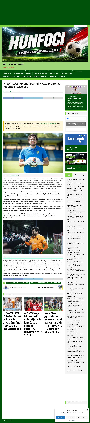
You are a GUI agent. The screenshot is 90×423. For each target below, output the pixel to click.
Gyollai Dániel (16, 282)
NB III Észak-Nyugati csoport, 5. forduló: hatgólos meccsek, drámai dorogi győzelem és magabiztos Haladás (75, 345)
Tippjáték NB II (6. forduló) (72, 323)
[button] (87, 410)
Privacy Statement (72, 420)
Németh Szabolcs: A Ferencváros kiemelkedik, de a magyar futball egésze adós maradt (75, 242)
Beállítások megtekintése (81, 417)
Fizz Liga (9, 282)
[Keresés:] (80, 26)
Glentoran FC (10, 257)
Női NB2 (33, 71)
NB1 (12, 71)
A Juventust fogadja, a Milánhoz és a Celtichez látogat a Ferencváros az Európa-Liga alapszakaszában (75, 264)
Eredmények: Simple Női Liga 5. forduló (75, 235)
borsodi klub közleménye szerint (26, 125)
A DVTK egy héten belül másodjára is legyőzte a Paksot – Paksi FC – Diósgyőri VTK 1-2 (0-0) (33, 324)
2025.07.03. (6, 91)
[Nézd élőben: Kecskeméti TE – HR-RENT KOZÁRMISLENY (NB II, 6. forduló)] (76, 89)
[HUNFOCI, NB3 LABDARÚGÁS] (76, 138)
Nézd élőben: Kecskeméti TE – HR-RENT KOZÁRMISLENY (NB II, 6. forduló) (75, 99)
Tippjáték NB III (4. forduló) (73, 321)
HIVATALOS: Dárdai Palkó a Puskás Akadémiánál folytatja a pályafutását (12, 321)
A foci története (18, 73)
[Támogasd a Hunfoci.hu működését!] (76, 157)
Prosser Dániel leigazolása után (47, 123)
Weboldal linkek (54, 73)
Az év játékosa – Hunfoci (75, 71)
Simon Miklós (57, 282)
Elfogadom (60, 417)
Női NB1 (26, 71)
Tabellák (39, 71)
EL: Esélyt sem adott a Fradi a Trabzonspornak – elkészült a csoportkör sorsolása (75, 270)
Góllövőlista (49, 71)
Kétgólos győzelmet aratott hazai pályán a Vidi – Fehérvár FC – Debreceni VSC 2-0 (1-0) (53, 322)
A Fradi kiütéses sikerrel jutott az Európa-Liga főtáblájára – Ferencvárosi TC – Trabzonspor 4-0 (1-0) (76, 304)
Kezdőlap (5, 71)
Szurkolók (28, 73)
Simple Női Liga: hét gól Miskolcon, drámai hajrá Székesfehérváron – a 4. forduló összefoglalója (75, 358)
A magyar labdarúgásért (40, 73)
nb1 (51, 282)
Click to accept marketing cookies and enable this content (76, 123)
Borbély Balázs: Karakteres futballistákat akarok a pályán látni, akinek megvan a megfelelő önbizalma (75, 327)
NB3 (21, 71)
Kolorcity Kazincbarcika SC (13, 175)
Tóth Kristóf (13, 91)
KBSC (32, 282)
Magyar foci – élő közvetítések (11, 76)
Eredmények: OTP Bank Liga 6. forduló (75, 260)
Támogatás (62, 76)
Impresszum (53, 76)
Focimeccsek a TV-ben (66, 73)
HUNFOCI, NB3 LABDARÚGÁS (72, 147)
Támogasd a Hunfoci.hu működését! (75, 167)
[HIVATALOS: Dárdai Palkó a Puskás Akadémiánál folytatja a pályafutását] (12, 304)
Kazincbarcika (25, 282)
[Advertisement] (41, 14)
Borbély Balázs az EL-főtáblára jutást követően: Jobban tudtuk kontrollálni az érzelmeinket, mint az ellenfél (75, 299)
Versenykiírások (7, 73)
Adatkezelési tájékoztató (40, 76)
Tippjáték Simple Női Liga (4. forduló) (75, 319)
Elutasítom (70, 417)
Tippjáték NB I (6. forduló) (72, 330)
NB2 (16, 71)
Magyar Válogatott (61, 71)
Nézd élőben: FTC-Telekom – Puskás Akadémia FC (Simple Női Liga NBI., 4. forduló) (75, 217)
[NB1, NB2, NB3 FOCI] (45, 60)
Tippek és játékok (26, 76)
